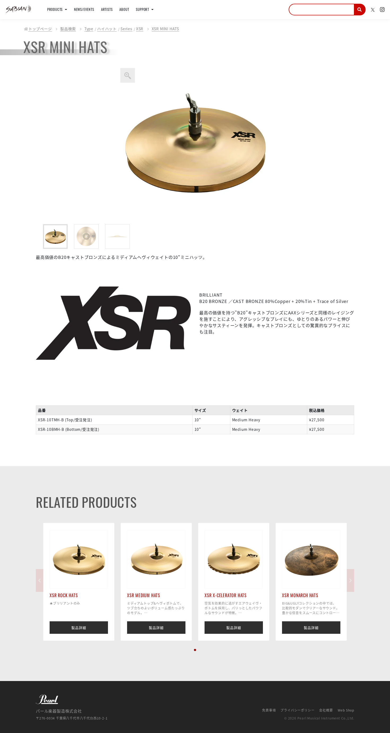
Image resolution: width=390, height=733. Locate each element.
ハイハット (107, 28)
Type (88, 28)
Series (126, 28)
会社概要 (326, 710)
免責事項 (269, 710)
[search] (360, 9)
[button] (195, 650)
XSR (139, 28)
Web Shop (346, 710)
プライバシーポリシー (297, 710)
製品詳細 (78, 627)
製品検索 (68, 28)
